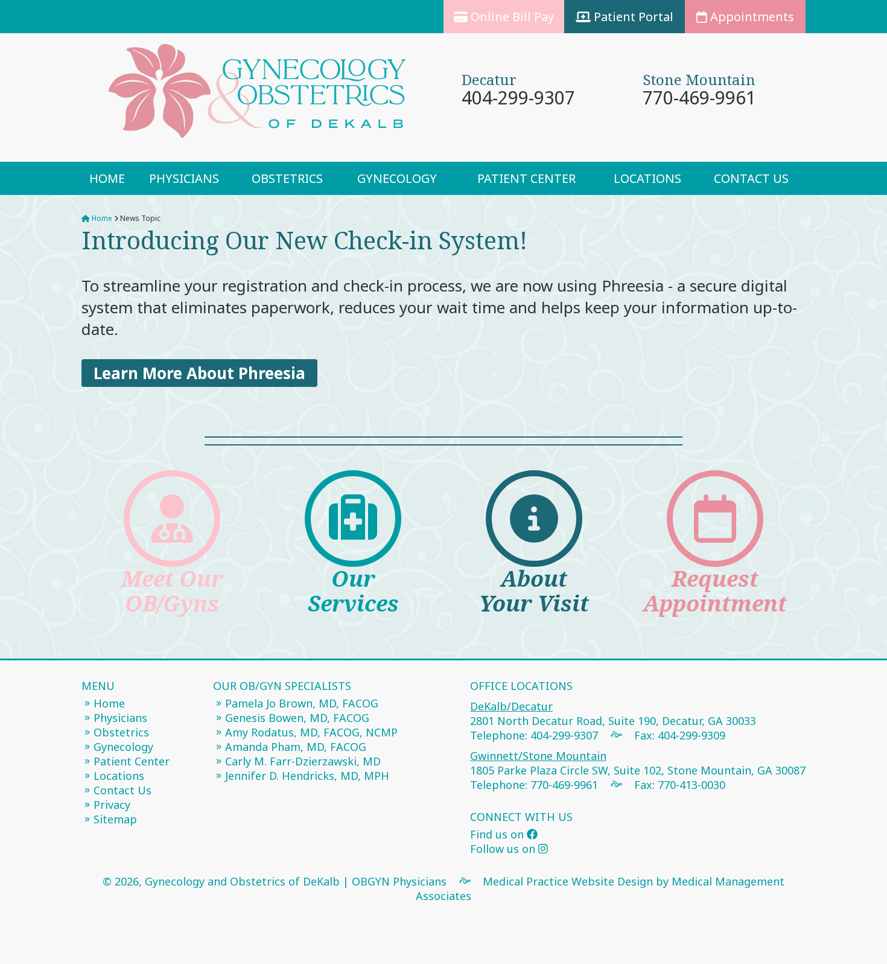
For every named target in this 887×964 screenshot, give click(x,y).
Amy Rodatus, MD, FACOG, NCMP (311, 732)
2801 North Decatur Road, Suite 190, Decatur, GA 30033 (613, 713)
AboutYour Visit (534, 591)
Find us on (498, 834)
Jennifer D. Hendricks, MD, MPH (307, 775)
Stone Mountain (699, 79)
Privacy (112, 804)
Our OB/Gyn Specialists (282, 685)
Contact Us (751, 178)
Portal (633, 16)
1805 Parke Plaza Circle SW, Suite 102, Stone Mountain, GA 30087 (638, 763)
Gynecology (397, 178)
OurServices (353, 591)
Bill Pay (512, 16)
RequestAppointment (715, 591)
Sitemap (115, 819)
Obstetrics (287, 178)
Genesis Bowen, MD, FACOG (297, 717)
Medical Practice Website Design (568, 881)
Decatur (489, 79)
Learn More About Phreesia (199, 373)
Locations (647, 178)
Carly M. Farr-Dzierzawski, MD (303, 761)
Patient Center (526, 178)
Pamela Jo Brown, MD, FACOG (301, 703)
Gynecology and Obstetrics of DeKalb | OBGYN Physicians (296, 881)
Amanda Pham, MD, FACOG (295, 746)
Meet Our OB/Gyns (172, 591)
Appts (750, 16)
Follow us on (504, 848)
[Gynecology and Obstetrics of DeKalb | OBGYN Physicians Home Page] (262, 97)
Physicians (184, 178)
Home (107, 178)
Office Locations (521, 685)
